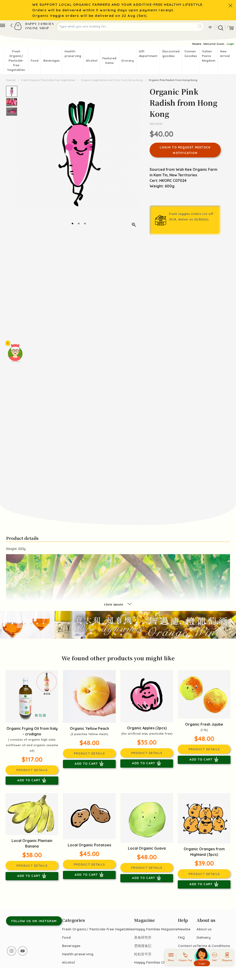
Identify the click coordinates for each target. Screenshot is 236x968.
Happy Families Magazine (156, 929)
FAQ (181, 937)
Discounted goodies (171, 53)
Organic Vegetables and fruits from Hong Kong (112, 80)
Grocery (127, 60)
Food (34, 60)
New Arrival (225, 53)
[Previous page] (21, 158)
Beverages (51, 60)
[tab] (72, 223)
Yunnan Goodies (190, 53)
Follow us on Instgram (34, 921)
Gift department (148, 53)
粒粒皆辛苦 (142, 954)
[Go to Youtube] (22, 951)
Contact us (187, 946)
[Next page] (136, 158)
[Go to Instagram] (11, 951)
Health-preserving (73, 53)
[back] (11, 25)
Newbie (196, 43)
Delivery (204, 937)
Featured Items (109, 60)
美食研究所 (142, 937)
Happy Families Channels (155, 962)
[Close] (230, 5)
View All (11, 80)
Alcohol (91, 60)
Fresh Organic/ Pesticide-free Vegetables (16, 60)
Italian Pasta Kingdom (208, 55)
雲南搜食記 (142, 946)
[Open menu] (2, 25)
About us (204, 929)
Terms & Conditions (213, 946)
